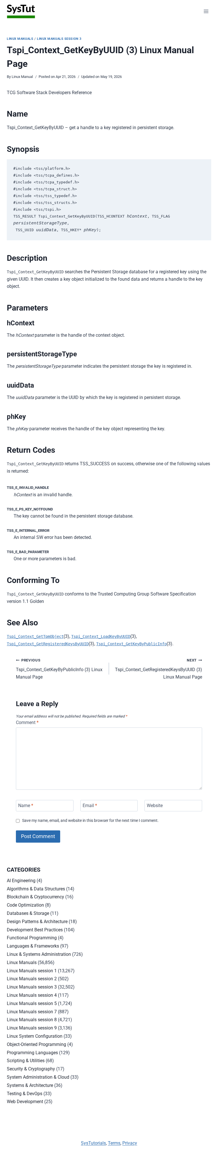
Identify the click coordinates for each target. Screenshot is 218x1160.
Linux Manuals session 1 (32, 970)
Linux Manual (22, 77)
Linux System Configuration (34, 1036)
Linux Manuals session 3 (59, 39)
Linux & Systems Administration (39, 954)
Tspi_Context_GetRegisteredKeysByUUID (48, 644)
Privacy (129, 1143)
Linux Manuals (20, 39)
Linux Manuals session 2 (32, 978)
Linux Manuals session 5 (32, 1003)
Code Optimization (25, 905)
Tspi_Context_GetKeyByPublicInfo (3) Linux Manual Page (59, 668)
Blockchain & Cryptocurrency (35, 897)
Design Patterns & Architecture (37, 921)
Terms (114, 1143)
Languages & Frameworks (33, 946)
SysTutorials (93, 1143)
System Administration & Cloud (38, 1077)
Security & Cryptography (31, 1069)
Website (155, 805)
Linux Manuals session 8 (32, 1019)
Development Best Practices (35, 929)
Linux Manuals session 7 (32, 1011)
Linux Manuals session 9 (32, 1028)
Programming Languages (32, 1052)
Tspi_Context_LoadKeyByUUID (100, 636)
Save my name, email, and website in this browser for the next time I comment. (90, 820)
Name (25, 805)
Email (90, 805)
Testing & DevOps (24, 1093)
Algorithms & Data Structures (36, 889)
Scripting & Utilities (26, 1060)
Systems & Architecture (30, 1085)
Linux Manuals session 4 (32, 995)
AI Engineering (21, 880)
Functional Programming (32, 937)
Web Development (25, 1101)
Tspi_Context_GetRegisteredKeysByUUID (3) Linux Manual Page (158, 668)
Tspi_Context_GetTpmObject (35, 636)
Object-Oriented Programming (36, 1044)
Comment (27, 722)
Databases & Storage (28, 913)
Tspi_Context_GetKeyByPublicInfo (131, 644)
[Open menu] (206, 11)
